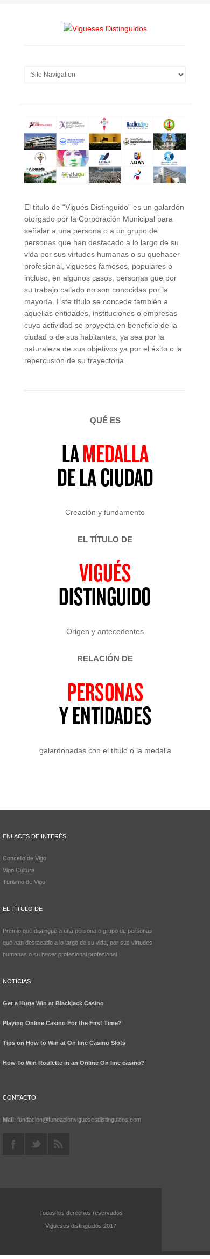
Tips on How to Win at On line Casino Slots (64, 1043)
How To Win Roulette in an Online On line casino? (74, 1062)
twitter (36, 1144)
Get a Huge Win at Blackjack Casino (53, 1003)
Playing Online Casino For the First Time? (62, 1023)
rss (58, 1144)
